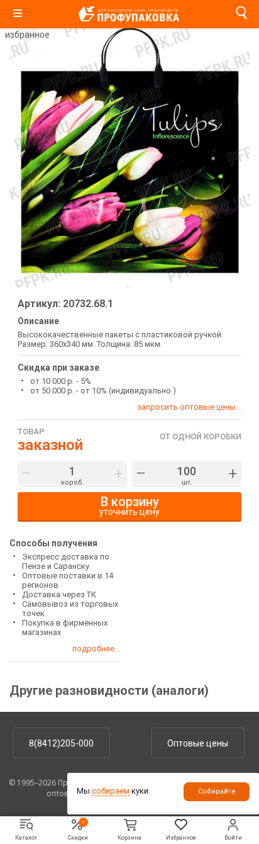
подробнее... (96, 648)
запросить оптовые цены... (189, 407)
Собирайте (217, 791)
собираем (111, 791)
